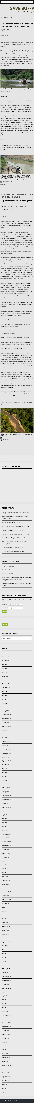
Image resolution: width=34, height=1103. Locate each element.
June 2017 (4, 953)
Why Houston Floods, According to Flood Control (15, 541)
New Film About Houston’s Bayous (16, 206)
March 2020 (5, 830)
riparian (22, 109)
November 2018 (6, 892)
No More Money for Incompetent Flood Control (15, 516)
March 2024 (5, 672)
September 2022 (6, 726)
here (30, 272)
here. (4, 274)
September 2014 (6, 1076)
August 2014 (5, 1080)
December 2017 (6, 934)
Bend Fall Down (6, 522)
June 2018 (4, 911)
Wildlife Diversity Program (20, 379)
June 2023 (4, 695)
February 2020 (6, 834)
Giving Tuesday (4, 221)
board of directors (24, 337)
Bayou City (4, 30)
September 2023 (6, 687)
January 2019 (5, 884)
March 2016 (5, 1011)
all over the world (16, 274)
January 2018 (5, 930)
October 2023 (5, 684)
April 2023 (4, 703)
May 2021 (4, 776)
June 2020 (4, 818)
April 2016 (4, 1007)
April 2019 (4, 872)
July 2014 (4, 1084)
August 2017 (5, 946)
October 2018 (5, 895)
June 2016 (4, 999)
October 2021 (5, 757)
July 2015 (4, 1042)
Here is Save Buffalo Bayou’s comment (10, 331)
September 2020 (6, 807)
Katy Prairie (6, 65)
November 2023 (6, 680)
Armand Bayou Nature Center (8, 107)
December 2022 (6, 714)
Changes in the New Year (9, 547)
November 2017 (6, 938)
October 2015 (5, 1030)
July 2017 (4, 949)
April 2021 (4, 780)
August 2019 (5, 857)
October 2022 (5, 722)
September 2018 (6, 899)
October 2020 (5, 803)
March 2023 (5, 707)
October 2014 (5, 1073)
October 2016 (5, 984)
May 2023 (4, 699)
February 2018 (6, 926)
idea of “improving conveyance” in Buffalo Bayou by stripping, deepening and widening (15, 289)
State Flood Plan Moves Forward (11, 526)
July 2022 (4, 730)
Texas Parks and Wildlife (9, 372)
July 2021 (4, 768)
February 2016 (6, 1015)
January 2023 (5, 711)
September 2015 (6, 1034)
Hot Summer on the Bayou (9, 530)
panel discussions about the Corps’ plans (21, 344)
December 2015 (6, 1023)
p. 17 (16, 278)
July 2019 (4, 861)
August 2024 (5, 661)
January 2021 (5, 791)
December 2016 (6, 976)
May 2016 (4, 1003)
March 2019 (5, 876)
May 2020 (4, 822)
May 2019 (4, 869)
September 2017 (6, 942)
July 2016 (4, 996)
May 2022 (4, 734)
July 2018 (4, 907)
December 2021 (6, 749)
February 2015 (6, 1057)
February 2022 (6, 741)
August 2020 (5, 811)
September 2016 (6, 988)
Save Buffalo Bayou (7, 570)
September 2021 (6, 761)
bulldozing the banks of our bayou (18, 266)
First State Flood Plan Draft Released (12, 534)
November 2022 (6, 718)
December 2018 (6, 888)
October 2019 (5, 849)
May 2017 (4, 957)
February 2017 (6, 969)
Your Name (5, 604)
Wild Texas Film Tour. (16, 103)
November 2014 (6, 1069)
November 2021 (6, 753)
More (3, 184)
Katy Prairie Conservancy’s (19, 342)
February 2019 (6, 880)
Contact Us (11, 566)
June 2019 (4, 865)
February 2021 (6, 788)
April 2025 (4, 653)
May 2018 (4, 915)
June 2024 (4, 664)
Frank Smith (12, 176)
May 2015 (4, 1049)
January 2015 (5, 1061)
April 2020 (4, 826)
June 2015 (4, 1046)
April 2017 (4, 961)
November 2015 (6, 1026)
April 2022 (4, 738)
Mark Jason (5, 577)
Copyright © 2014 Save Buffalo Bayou (10, 1100)
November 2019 (6, 845)
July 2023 (4, 691)
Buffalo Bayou (6, 63)
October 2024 (5, 657)
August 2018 (5, 903)
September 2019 (6, 853)
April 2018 (4, 919)
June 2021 (4, 772)
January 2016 (5, 1019)
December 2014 (6, 1065)
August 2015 (5, 1038)
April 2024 (4, 668)
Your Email (5, 608)
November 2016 (6, 980)
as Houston (28, 274)
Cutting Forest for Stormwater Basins (12, 512)
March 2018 (5, 922)
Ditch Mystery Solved (7, 551)
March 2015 (5, 1053)
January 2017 (5, 972)
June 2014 (4, 1088)
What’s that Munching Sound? (10, 538)
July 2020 (4, 815)
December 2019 (6, 842)
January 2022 (5, 745)
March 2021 (5, 784)
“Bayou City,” (23, 105)
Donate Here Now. (5, 320)
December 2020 (6, 795)
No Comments (6, 183)
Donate (3, 140)
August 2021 (5, 764)
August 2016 (5, 992)
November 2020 (6, 799)
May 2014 (4, 1092)
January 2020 (5, 838)
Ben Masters (29, 394)
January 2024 (5, 676)
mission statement (12, 337)
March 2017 (5, 965)
